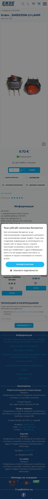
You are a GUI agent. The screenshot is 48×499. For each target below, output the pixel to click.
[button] (24, 270)
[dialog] (24, 249)
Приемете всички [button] (25, 264)
